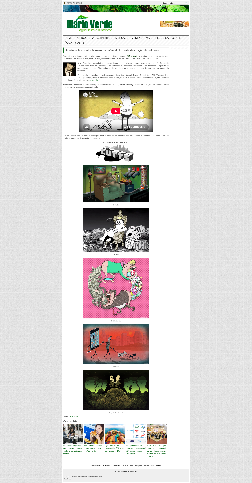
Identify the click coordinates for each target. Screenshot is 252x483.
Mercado (122, 37)
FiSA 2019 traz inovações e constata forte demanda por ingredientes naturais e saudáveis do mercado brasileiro (157, 451)
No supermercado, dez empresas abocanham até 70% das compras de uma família (136, 450)
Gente (176, 37)
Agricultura (85, 37)
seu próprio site (94, 80)
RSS (136, 471)
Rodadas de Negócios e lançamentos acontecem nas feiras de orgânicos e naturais (72, 450)
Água (68, 42)
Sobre (79, 42)
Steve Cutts (73, 417)
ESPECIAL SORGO (74, 3)
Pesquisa (162, 37)
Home (68, 37)
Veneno (137, 37)
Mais (149, 37)
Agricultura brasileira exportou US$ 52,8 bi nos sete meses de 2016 (114, 448)
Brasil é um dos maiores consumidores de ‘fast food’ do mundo (93, 448)
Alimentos (104, 37)
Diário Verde (132, 56)
